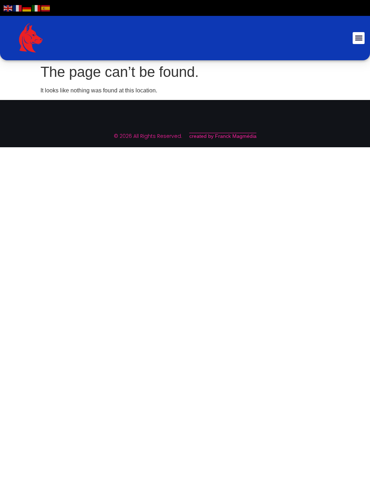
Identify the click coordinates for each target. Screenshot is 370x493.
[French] (17, 8)
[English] (8, 8)
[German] (27, 8)
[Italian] (36, 8)
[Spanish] (46, 8)
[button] (359, 38)
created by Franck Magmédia (223, 136)
